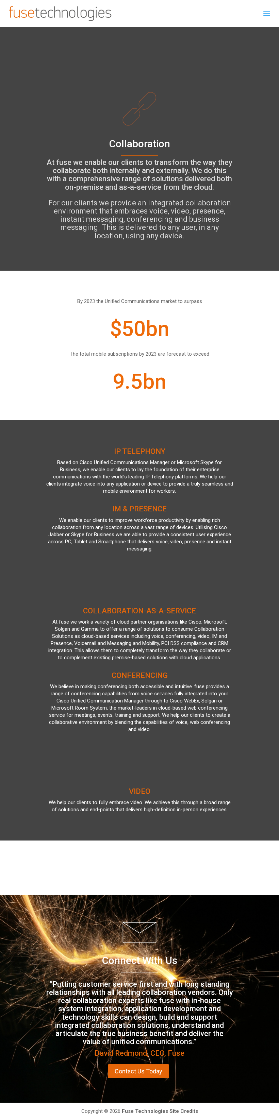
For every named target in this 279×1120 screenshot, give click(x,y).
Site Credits (183, 1111)
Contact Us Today (138, 1071)
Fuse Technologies (145, 1111)
